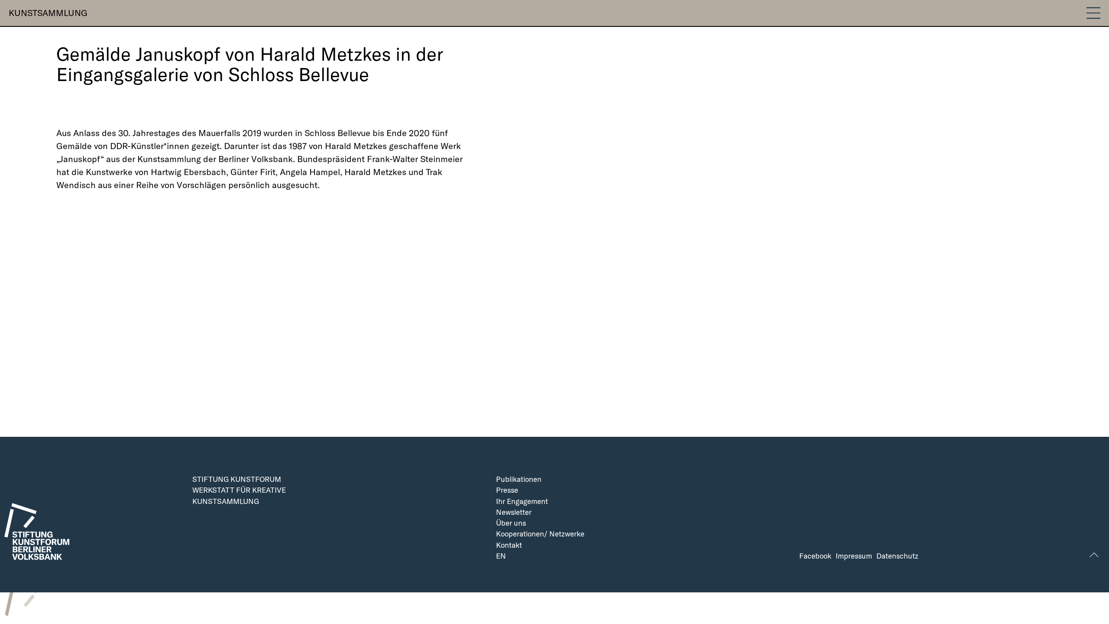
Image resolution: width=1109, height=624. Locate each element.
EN (501, 556)
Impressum (854, 556)
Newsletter (514, 512)
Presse (507, 490)
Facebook (815, 556)
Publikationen (519, 479)
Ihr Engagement (522, 501)
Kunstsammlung (225, 501)
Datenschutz (897, 556)
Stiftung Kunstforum (236, 479)
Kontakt (509, 545)
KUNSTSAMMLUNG (48, 12)
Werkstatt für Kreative (239, 490)
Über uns (511, 523)
